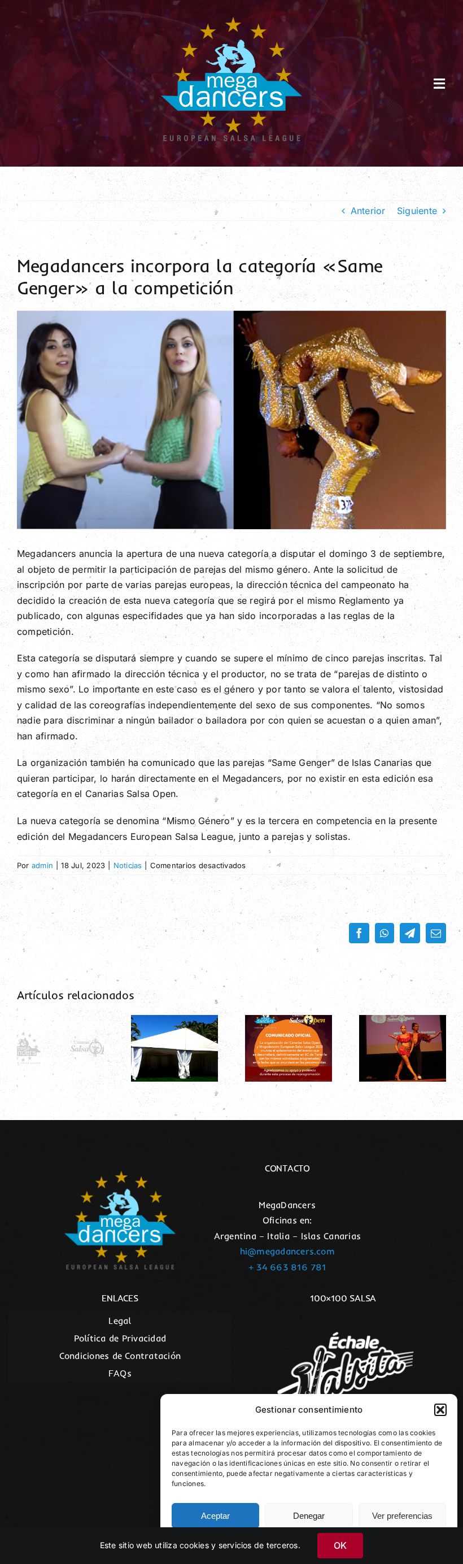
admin (42, 865)
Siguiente (417, 210)
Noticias (127, 865)
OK (340, 1545)
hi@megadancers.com (287, 1251)
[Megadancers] (231, 21)
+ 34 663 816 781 (287, 1267)
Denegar (309, 1516)
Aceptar (215, 1516)
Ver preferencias (402, 1516)
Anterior (368, 210)
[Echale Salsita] (343, 1322)
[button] (440, 1409)
